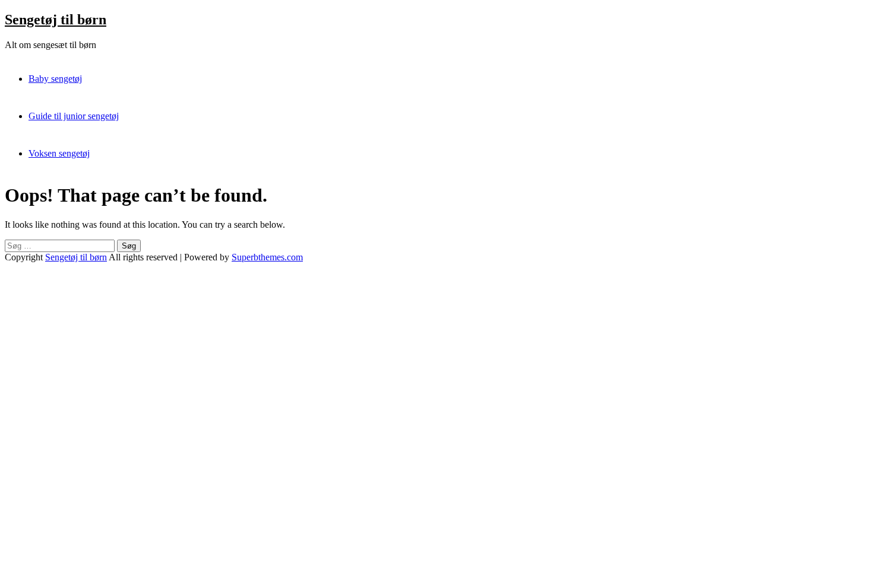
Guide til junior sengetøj (74, 116)
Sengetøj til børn (55, 19)
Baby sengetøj (55, 79)
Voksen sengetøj (59, 153)
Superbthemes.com (267, 257)
